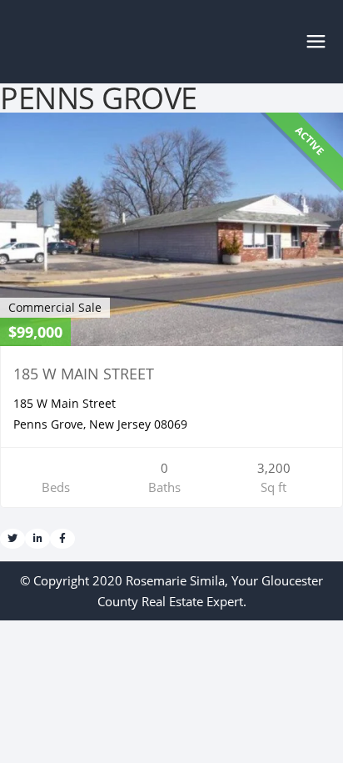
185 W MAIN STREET (83, 374)
